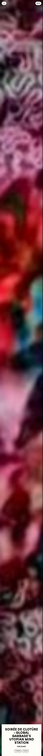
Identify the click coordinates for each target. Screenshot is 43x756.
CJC (4, 3)
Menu (38, 3)
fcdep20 (18, 751)
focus (25, 751)
